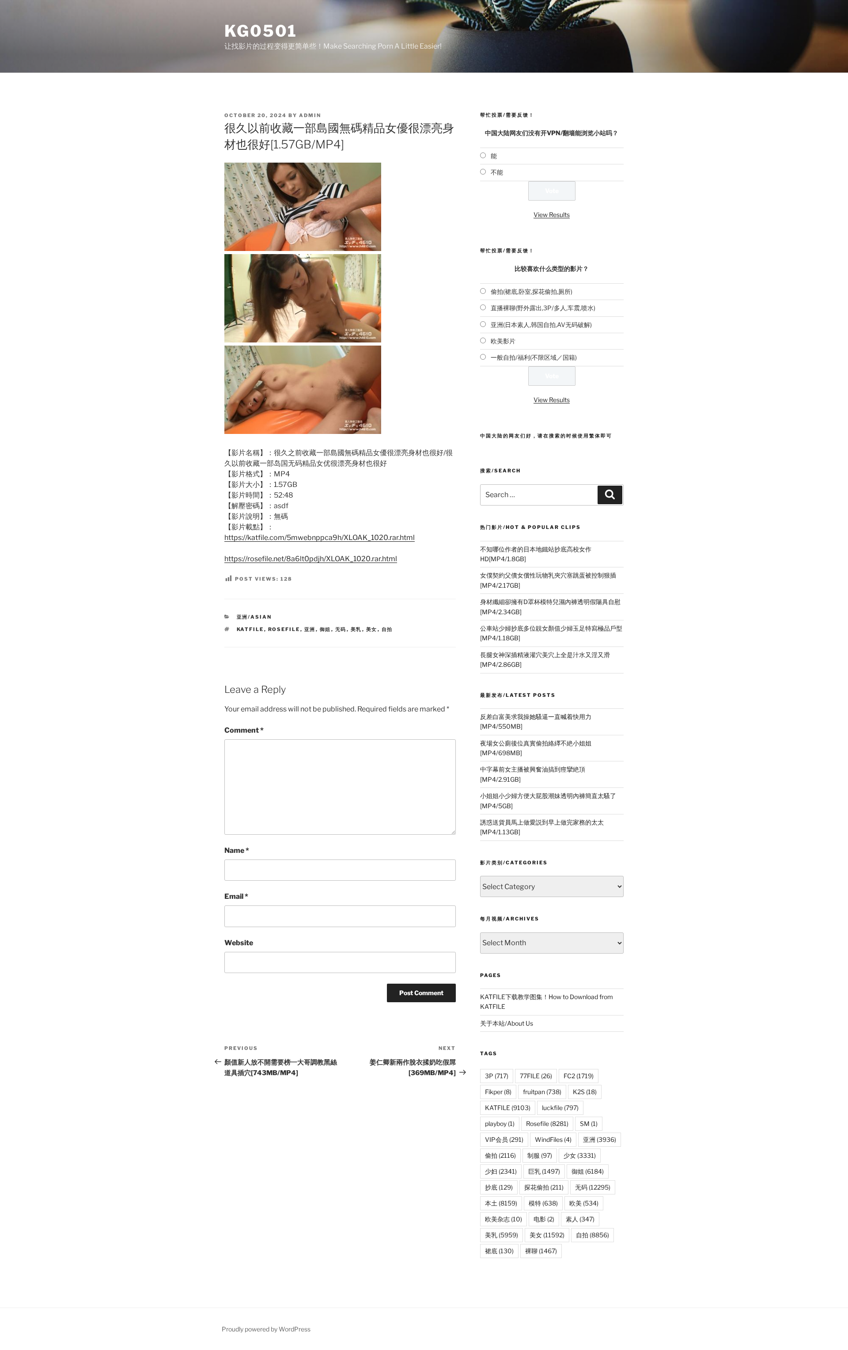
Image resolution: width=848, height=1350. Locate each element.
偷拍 (500, 1155)
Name (236, 850)
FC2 (579, 1076)
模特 (543, 1203)
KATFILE (250, 629)
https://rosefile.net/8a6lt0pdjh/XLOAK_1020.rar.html (310, 559)
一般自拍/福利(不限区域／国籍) (534, 357)
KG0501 (260, 31)
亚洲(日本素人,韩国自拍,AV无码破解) (541, 324)
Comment (244, 730)
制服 (539, 1155)
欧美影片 (503, 341)
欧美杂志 (503, 1219)
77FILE (536, 1076)
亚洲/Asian (254, 617)
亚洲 (310, 629)
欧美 (583, 1203)
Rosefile (284, 629)
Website (238, 943)
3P (496, 1076)
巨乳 (544, 1171)
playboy (500, 1123)
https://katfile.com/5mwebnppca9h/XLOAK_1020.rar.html (319, 537)
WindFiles (553, 1139)
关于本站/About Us (506, 1023)
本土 (501, 1203)
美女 (372, 629)
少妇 (501, 1171)
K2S (585, 1091)
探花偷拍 (544, 1187)
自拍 (387, 629)
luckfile (560, 1107)
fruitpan (542, 1091)
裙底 (499, 1251)
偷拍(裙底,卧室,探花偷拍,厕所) (531, 291)
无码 (341, 629)
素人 (580, 1219)
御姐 (325, 629)
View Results (552, 214)
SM (589, 1123)
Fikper (498, 1091)
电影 (544, 1219)
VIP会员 (504, 1139)
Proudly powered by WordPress (266, 1329)
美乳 (356, 629)
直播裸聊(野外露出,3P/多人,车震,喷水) (543, 308)
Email (236, 896)
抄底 (499, 1187)
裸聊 (541, 1251)
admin (310, 115)
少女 (580, 1155)
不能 (497, 172)
